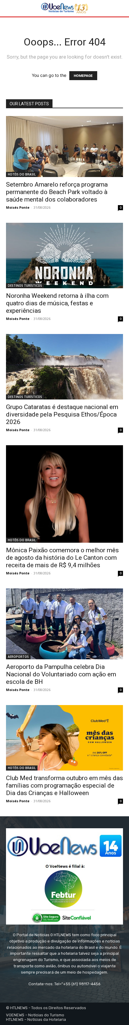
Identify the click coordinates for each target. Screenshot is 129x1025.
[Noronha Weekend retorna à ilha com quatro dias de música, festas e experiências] (64, 255)
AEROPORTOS (18, 657)
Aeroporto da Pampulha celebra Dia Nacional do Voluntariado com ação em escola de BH (61, 674)
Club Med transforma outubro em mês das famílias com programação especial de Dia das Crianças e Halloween (64, 785)
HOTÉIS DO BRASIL (22, 174)
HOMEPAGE (83, 76)
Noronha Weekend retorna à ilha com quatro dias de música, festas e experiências (57, 303)
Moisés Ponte (17, 207)
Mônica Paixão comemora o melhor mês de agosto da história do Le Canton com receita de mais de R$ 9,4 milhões (62, 558)
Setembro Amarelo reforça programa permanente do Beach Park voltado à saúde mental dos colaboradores (57, 192)
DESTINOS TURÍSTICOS (25, 285)
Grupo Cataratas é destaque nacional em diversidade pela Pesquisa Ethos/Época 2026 (62, 414)
